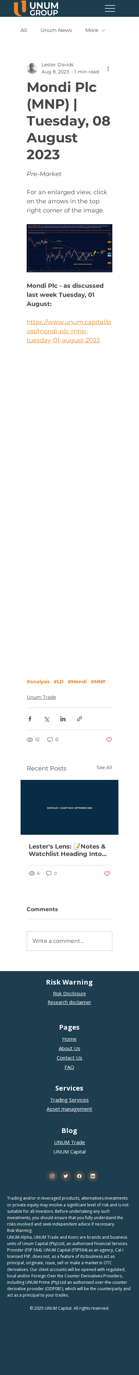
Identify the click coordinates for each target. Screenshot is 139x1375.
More (91, 30)
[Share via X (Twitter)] (46, 719)
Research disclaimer (69, 1002)
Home (69, 1038)
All (24, 30)
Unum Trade (41, 697)
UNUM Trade (69, 1142)
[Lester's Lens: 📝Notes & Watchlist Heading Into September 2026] (69, 807)
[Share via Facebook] (30, 719)
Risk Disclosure (69, 993)
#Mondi (77, 682)
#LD (59, 682)
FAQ (69, 1067)
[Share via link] (79, 719)
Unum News (56, 30)
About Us (69, 1048)
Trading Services (69, 1099)
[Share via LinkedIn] (63, 719)
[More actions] (108, 68)
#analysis (38, 682)
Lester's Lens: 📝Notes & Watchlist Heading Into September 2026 (67, 850)
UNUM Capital (69, 1151)
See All (104, 767)
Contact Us (69, 1057)
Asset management (69, 1108)
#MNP (98, 682)
